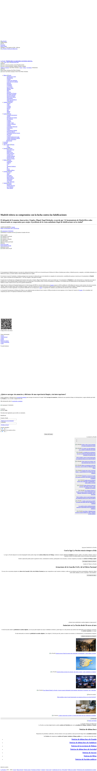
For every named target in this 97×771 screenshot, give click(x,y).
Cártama (9, 79)
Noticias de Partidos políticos (85, 759)
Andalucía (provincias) (12, 115)
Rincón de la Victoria (11, 93)
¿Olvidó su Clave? (5, 424)
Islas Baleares (10, 119)
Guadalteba (9, 85)
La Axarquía (9, 86)
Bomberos (9, 151)
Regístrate (3, 45)
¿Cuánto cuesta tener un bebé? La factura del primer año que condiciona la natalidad (85, 502)
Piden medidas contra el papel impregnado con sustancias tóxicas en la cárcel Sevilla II (85, 458)
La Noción (3, 61)
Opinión (5, 183)
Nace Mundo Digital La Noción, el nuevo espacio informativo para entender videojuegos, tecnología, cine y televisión (85, 492)
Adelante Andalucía (11, 166)
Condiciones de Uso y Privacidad (59, 769)
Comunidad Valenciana (12, 126)
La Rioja (9, 135)
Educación (9, 175)
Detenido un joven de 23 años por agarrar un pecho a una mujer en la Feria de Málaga (85, 477)
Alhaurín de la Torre (11, 76)
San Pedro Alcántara (14, 67)
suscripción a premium (17, 401)
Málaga (5, 75)
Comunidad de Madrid (12, 130)
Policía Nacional (10, 153)
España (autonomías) (11, 139)
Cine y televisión (10, 181)
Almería (8, 103)
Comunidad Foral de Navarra (13, 133)
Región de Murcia (11, 131)
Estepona (9, 83)
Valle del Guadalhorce (12, 99)
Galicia (8, 129)
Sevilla (8, 112)
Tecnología (9, 180)
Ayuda (14, 769)
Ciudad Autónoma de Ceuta (13, 137)
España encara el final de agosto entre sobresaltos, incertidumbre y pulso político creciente (86, 481)
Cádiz (8, 104)
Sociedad (5, 171)
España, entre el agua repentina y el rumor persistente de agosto (88, 445)
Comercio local (4, 337)
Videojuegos (9, 179)
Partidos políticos (10, 170)
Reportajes (9, 184)
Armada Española (11, 156)
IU (7, 165)
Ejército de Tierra (11, 158)
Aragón (8, 116)
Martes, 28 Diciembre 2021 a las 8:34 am (10, 228)
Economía (5, 142)
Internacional (9, 140)
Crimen (2, 338)
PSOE (8, 169)
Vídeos (24, 67)
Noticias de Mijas (90, 756)
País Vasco (9, 134)
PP (7, 167)
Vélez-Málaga (10, 101)
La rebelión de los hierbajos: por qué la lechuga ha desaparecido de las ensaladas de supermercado (86, 454)
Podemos (9, 162)
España (5, 113)
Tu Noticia (29, 67)
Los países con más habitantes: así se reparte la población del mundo (87, 449)
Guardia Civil (10, 154)
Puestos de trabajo (5, 340)
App (8, 62)
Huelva (8, 108)
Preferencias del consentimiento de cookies (86, 769)
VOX (8, 163)
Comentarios (10, 231)
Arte (8, 145)
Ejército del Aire (10, 157)
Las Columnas (10, 187)
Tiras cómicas (10, 188)
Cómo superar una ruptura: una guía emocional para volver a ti (88, 462)
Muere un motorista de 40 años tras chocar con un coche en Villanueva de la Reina (85, 467)
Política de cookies (72, 769)
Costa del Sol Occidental (12, 81)
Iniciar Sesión (4, 46)
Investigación (10, 176)
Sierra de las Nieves (11, 97)
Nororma (9, 92)
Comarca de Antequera (12, 80)
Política (5, 160)
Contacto (43, 769)
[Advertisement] (43, 11)
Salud (8, 174)
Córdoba (9, 106)
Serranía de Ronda (11, 95)
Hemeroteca (35, 67)
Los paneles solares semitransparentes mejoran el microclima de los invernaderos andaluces (85, 507)
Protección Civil (10, 149)
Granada (9, 107)
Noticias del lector (11, 185)
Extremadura (10, 128)
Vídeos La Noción (5, 67)
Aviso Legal (48, 769)
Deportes (5, 143)
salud (40, 287)
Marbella (9, 89)
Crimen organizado (5, 342)
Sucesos (8, 172)
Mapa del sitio (20, 769)
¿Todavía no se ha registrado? (7, 420)
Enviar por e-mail (4, 244)
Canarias (9, 120)
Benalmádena (10, 78)
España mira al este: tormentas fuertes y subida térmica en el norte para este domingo (85, 472)
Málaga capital (10, 88)
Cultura (8, 147)
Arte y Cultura (6, 144)
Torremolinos (10, 98)
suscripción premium (21, 397)
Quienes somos (27, 769)
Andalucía (5, 102)
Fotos (21, 67)
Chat (2, 62)
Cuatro (2, 343)
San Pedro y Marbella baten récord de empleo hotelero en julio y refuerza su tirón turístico (85, 512)
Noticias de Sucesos (89, 753)
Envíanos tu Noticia (35, 769)
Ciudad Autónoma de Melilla (13, 138)
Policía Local (10, 152)
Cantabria (9, 121)
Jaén (8, 110)
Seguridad (5, 148)
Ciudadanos (9, 161)
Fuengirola (9, 84)
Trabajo (2, 335)
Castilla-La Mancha (11, 124)
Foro (5, 62)
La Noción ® (4, 769)
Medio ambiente (10, 178)
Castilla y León (10, 122)
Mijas (8, 90)
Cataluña (9, 125)
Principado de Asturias (12, 117)
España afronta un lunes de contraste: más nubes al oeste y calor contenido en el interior (87, 487)
